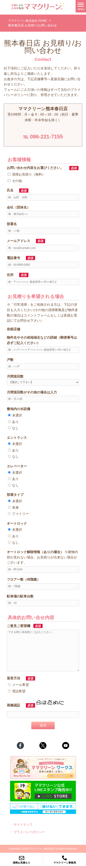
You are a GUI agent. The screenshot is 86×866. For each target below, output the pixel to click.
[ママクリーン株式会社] (37, 6)
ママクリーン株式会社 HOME (27, 20)
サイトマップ (23, 824)
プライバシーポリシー (29, 832)
